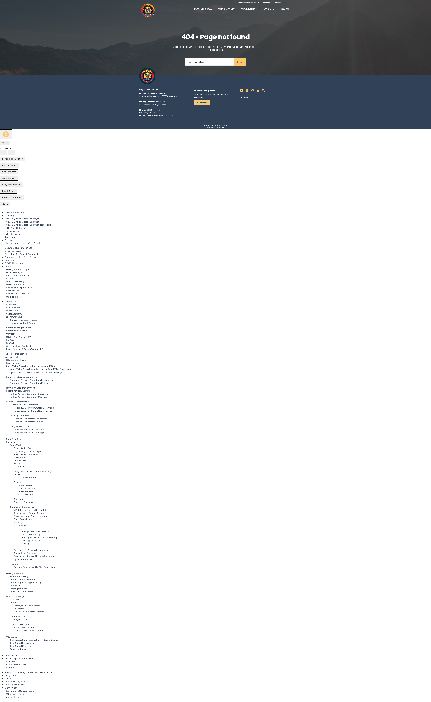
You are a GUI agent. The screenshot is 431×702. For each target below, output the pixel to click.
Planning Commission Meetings (29, 421)
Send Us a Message (15, 281)
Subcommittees (18, 649)
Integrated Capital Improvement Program (34, 471)
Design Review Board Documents (30, 429)
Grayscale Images (11, 184)
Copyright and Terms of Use (18, 248)
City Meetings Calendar (17, 360)
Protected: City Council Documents (22, 254)
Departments (12, 442)
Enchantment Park (27, 488)
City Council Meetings (20, 646)
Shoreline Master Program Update (30, 516)
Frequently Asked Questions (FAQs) (22, 218)
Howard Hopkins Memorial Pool (19, 658)
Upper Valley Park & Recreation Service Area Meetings (36, 372)
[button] (202, 102)
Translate (277, 3)
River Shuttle (12, 310)
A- (3, 152)
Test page (10, 237)
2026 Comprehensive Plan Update (30, 510)
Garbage (18, 499)
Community (248, 8)
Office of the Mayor (15, 596)
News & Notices (13, 439)
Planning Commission (20, 415)
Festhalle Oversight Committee (21, 387)
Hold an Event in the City (18, 293)
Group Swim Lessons (16, 664)
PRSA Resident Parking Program (29, 611)
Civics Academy (14, 313)
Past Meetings (13, 363)
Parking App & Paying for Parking (26, 582)
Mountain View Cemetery (18, 337)
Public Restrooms (13, 234)
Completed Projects (14, 212)
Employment (11, 240)
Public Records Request (247, 3)
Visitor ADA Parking (19, 576)
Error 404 (9, 678)
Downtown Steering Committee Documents (31, 380)
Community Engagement (18, 327)
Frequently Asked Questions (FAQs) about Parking (29, 225)
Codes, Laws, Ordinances (26, 553)
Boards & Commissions (17, 401)
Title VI (21, 466)
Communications (18, 616)
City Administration (19, 624)
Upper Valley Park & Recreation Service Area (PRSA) (31, 366)
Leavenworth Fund (15, 317)
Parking (13, 602)
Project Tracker (12, 231)
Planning (18, 522)
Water (17, 474)
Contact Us (11, 278)
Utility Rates (10, 675)
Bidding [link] (285, 3)
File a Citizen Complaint (17, 275)
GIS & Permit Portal (15, 694)
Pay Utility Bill (12, 290)
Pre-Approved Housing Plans (35, 531)
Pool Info (10, 667)
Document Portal (265, 3)
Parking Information (15, 573)
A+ (11, 152)
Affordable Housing (31, 534)
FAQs (24, 528)
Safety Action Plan (23, 448)
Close (5, 143)
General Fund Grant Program (24, 320)
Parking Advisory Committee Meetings (28, 397)
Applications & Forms (24, 559)
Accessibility (220, 127)
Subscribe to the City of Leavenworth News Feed (28, 672)
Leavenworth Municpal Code (20, 691)
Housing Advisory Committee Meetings (33, 411)
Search (285, 9)
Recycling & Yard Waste (25, 502)
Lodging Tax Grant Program (23, 323)
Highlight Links (9, 171)
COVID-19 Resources (14, 263)
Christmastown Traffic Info (19, 346)
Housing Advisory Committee (24, 404)
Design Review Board (20, 426)
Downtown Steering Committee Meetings (30, 383)
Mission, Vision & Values (16, 228)
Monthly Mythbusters (24, 627)
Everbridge (10, 215)
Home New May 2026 (15, 681)
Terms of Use (211, 127)
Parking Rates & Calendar (22, 579)
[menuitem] (205, 8)
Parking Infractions (15, 284)
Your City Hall (203, 8)
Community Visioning (16, 330)
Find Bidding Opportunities (19, 287)
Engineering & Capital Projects (28, 451)
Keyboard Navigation (12, 159)
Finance (14, 564)
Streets (17, 463)
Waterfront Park (25, 491)
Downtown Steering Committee (21, 377)
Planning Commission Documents (30, 418)
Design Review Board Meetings (29, 432)
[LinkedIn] (257, 90)
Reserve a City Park (15, 272)
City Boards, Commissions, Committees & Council (34, 640)
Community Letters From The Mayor (22, 257)
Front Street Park (26, 494)
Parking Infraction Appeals (19, 269)
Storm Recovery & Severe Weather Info (25, 349)
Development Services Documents (31, 550)
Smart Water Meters (27, 477)
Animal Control (13, 697)
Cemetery (11, 334)
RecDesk (10, 343)
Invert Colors (8, 191)
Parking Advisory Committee (20, 391)
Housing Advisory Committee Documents (34, 407)
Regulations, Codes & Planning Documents (35, 556)
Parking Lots (16, 585)
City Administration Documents (29, 630)
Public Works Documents (26, 454)
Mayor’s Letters (21, 619)
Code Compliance (23, 519)
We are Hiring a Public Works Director (24, 243)
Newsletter (10, 260)
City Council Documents (22, 643)
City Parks (18, 482)
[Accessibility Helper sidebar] (6, 134)
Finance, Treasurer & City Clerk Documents (34, 567)
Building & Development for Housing (39, 537)
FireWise (10, 340)
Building (26, 543)
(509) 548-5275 (153, 110)
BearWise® (11, 304)
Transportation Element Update (29, 513)
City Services (226, 8)
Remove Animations (12, 197)
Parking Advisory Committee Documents (30, 394)
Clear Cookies (9, 178)
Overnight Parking (18, 588)
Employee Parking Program (27, 605)
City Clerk (14, 599)
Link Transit (19, 608)
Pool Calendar (13, 307)
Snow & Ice (19, 457)
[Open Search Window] (263, 90)
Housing (22, 525)
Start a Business (14, 297)
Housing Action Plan (31, 540)
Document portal (13, 251)
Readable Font (9, 165)
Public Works (16, 445)
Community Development (22, 507)
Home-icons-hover (14, 684)
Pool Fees (10, 661)
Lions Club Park (25, 485)
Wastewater (20, 460)
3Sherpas (224, 125)
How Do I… (268, 8)
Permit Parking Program (21, 591)
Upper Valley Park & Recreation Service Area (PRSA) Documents (40, 369)
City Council (12, 637)
